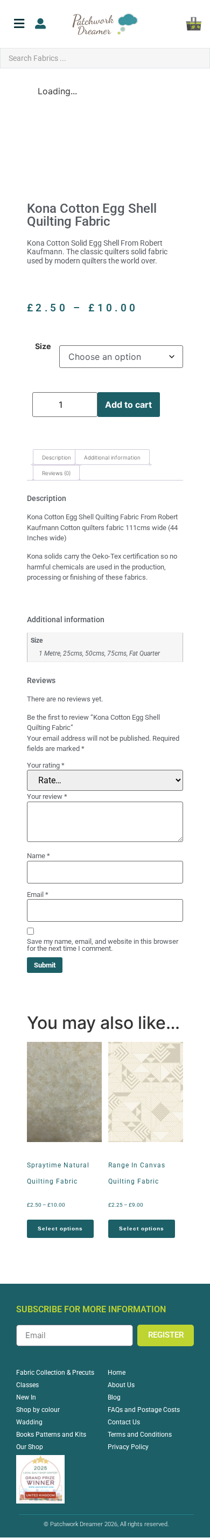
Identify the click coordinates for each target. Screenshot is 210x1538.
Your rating (46, 765)
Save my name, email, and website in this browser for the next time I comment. (102, 945)
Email (37, 894)
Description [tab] (56, 457)
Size (43, 346)
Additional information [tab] (112, 457)
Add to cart (128, 404)
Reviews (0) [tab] (56, 473)
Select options (60, 1228)
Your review (47, 796)
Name (38, 855)
